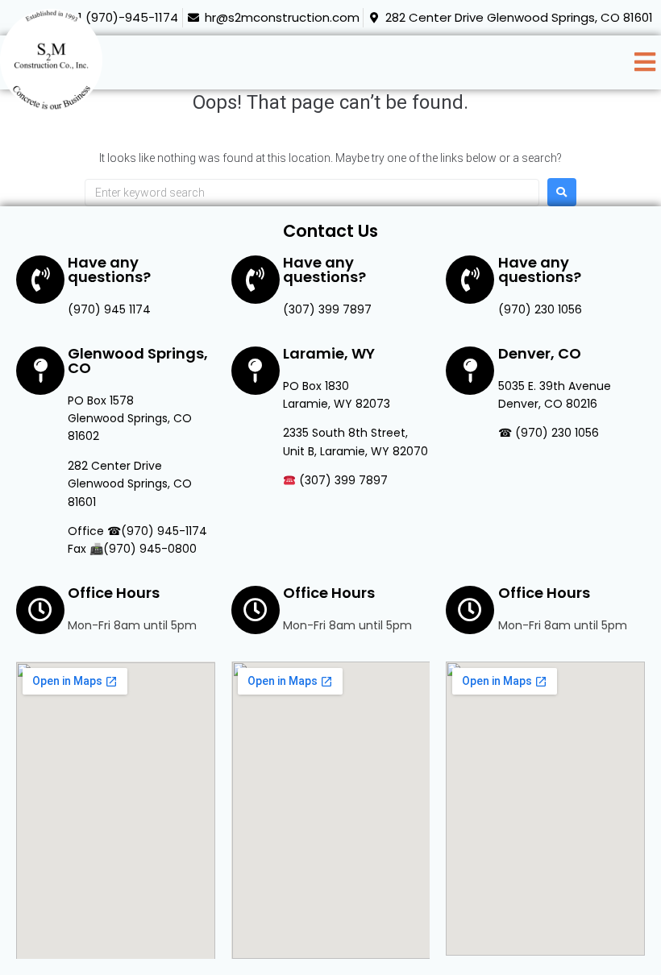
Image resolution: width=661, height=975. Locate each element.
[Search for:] (312, 192)
